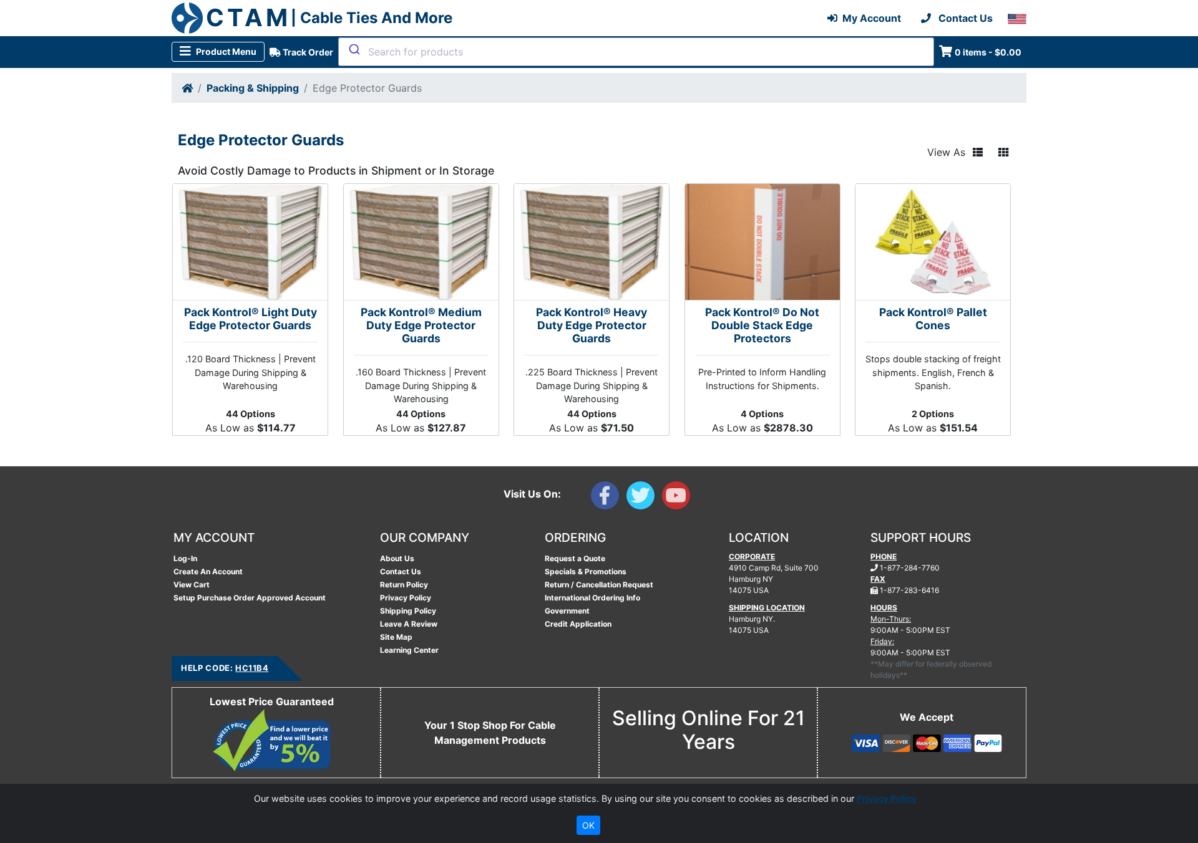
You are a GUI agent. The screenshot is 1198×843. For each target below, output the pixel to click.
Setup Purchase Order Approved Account (249, 597)
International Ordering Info (592, 597)
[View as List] (978, 152)
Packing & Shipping (253, 88)
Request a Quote (575, 558)
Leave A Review (408, 624)
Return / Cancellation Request (599, 584)
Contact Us (400, 571)
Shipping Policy (408, 610)
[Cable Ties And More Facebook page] (608, 498)
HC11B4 (251, 668)
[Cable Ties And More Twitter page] (644, 498)
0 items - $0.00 (988, 52)
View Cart (191, 584)
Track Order (307, 52)
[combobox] (636, 51)
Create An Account (208, 571)
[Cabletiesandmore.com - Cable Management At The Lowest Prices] (187, 18)
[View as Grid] (1003, 152)
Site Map (396, 637)
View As (946, 152)
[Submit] (353, 49)
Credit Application (578, 624)
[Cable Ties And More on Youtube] (678, 498)
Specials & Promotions (585, 571)
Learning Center (409, 650)
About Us (397, 558)
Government (567, 610)
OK (588, 825)
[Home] (187, 88)
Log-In (185, 558)
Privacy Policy (405, 597)
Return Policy (404, 584)
